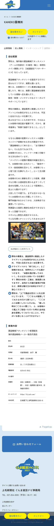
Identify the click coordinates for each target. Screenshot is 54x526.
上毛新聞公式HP (8, 502)
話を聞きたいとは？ (16, 37)
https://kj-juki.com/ (27, 394)
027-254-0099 (13, 495)
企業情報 (8, 48)
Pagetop (47, 426)
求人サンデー (7, 506)
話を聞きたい (16, 31)
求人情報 (19, 48)
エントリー (37, 31)
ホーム (6, 17)
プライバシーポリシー (10, 510)
